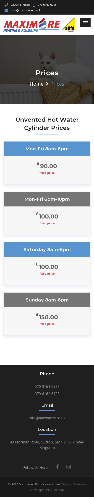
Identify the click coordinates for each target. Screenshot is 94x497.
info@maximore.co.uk (26, 10)
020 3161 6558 (20, 5)
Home (37, 83)
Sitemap (58, 490)
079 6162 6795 (47, 5)
